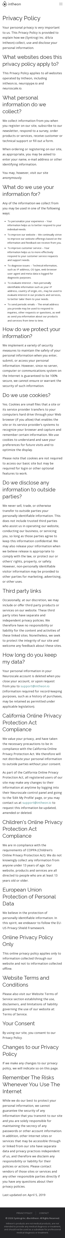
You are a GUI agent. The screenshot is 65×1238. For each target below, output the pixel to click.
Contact (44, 1213)
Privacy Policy (24, 1213)
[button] (60, 4)
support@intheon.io (35, 686)
